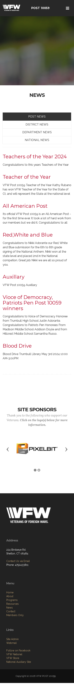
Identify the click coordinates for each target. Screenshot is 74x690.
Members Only (15, 615)
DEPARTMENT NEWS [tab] (37, 132)
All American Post (25, 206)
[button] (7, 449)
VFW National (14, 654)
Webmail (11, 642)
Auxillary (13, 277)
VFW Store (12, 658)
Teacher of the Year (27, 177)
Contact (10, 611)
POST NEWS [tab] (37, 116)
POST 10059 (40, 8)
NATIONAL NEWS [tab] (37, 140)
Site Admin (12, 639)
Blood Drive (17, 346)
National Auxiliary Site (18, 661)
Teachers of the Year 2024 (35, 156)
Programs (12, 600)
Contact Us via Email (18, 561)
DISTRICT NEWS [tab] (37, 124)
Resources (12, 603)
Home (9, 592)
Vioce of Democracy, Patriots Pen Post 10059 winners (32, 302)
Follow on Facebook (18, 650)
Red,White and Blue (28, 235)
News (9, 607)
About (9, 596)
